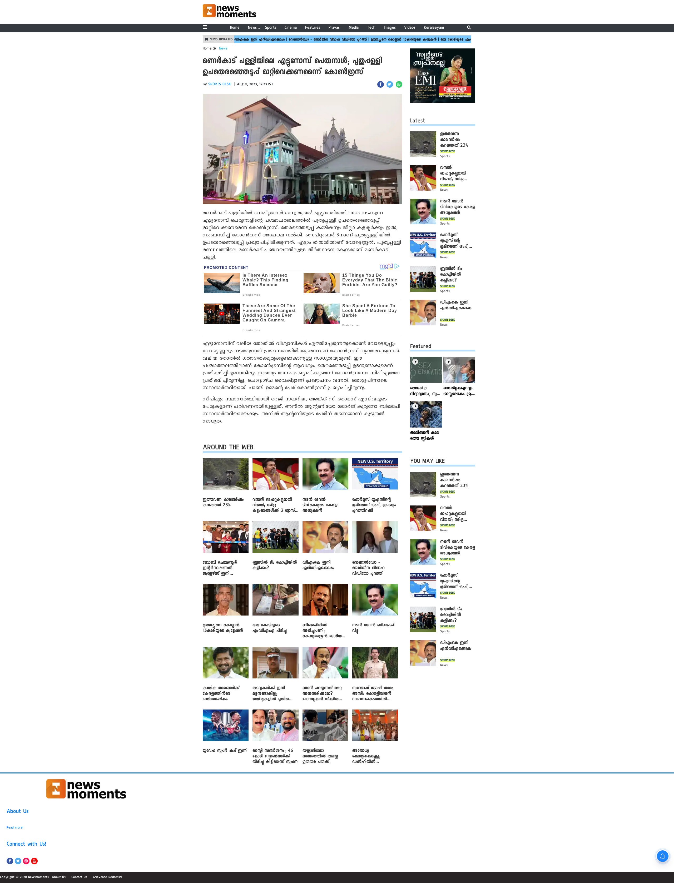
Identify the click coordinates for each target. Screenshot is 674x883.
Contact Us (79, 877)
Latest (417, 121)
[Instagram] (26, 861)
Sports (270, 28)
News (252, 28)
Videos (409, 28)
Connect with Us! (26, 845)
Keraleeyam (434, 28)
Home (235, 28)
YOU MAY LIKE (427, 462)
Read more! (15, 828)
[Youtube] (34, 861)
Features (312, 28)
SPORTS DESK (219, 85)
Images (390, 28)
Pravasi (334, 28)
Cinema (291, 28)
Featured (420, 347)
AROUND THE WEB (228, 448)
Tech (371, 28)
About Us (18, 812)
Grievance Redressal (107, 877)
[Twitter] (18, 861)
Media (354, 28)
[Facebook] (10, 861)
